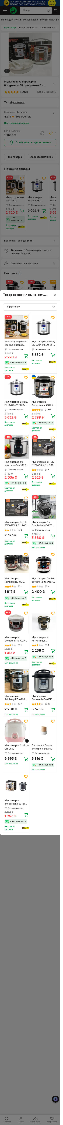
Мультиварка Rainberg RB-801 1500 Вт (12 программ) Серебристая (14, 581)
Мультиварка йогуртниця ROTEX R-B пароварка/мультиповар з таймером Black (42, 404)
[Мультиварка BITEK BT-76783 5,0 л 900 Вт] (44, 447)
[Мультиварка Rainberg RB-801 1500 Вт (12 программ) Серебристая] (17, 564)
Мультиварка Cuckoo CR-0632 (17, 747)
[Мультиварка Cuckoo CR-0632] (17, 731)
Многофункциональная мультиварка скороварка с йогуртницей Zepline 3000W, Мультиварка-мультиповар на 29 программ (16, 344)
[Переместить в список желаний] (26, 317)
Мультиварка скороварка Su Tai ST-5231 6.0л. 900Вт (16, 802)
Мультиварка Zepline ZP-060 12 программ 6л (43, 581)
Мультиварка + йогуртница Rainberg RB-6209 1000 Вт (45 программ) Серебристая (42, 639)
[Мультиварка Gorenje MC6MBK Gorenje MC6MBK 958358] (44, 681)
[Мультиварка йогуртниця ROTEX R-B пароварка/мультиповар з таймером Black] (44, 387)
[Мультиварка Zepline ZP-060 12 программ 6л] (44, 564)
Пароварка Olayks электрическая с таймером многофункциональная (44, 747)
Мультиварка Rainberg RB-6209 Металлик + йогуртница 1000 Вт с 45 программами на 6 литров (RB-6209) (17, 698)
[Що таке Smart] (25, 369)
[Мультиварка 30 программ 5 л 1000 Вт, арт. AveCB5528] (17, 447)
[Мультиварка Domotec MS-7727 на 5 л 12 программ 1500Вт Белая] (17, 622)
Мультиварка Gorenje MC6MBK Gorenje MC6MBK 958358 (42, 698)
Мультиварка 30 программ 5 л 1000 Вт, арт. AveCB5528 (16, 464)
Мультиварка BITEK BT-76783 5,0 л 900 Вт (43, 464)
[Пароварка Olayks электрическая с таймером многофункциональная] (44, 731)
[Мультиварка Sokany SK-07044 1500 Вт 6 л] (44, 327)
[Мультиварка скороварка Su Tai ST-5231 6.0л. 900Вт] (17, 786)
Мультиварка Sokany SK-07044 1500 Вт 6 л (43, 344)
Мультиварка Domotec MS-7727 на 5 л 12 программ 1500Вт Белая (16, 639)
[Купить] (26, 355)
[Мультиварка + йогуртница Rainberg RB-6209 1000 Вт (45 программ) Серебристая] (44, 622)
